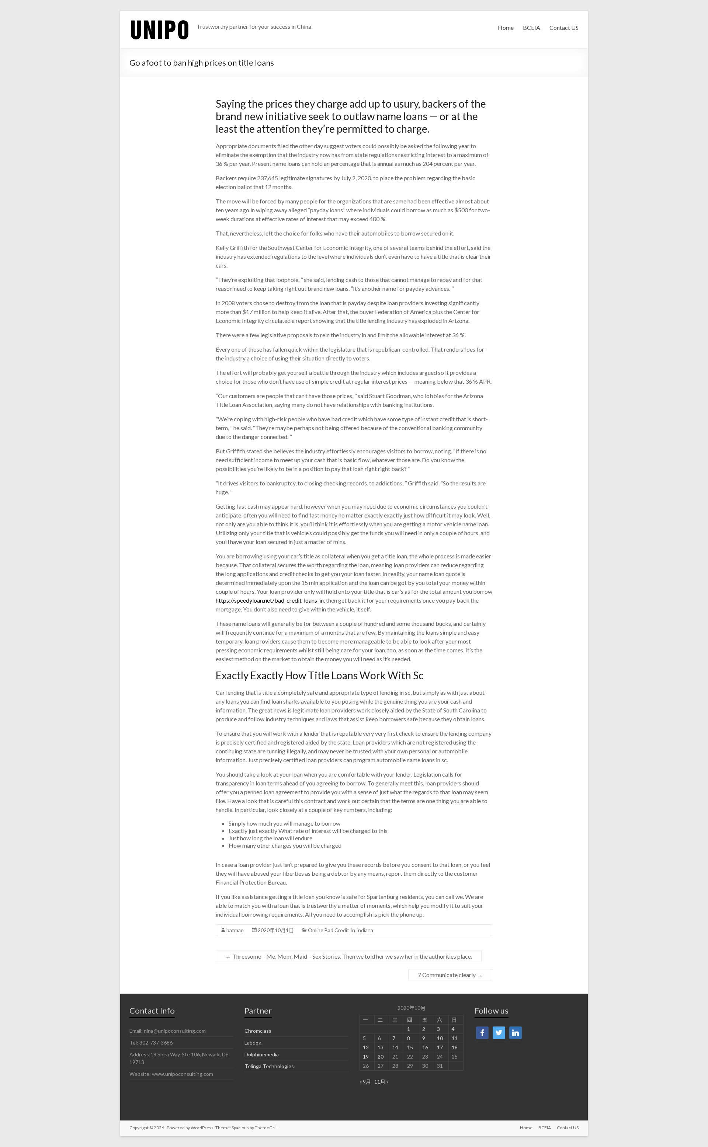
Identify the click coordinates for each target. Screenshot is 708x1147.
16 (425, 1047)
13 (381, 1047)
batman (235, 930)
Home (506, 27)
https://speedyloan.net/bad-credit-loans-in (270, 600)
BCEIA (531, 27)
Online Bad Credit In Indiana (340, 930)
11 (455, 1038)
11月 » (381, 1081)
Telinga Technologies (269, 1066)
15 (410, 1047)
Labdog (252, 1042)
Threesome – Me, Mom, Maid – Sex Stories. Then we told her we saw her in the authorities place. (348, 956)
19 (366, 1056)
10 (440, 1038)
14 (395, 1047)
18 (455, 1047)
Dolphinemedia (261, 1054)
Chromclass (257, 1031)
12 (366, 1047)
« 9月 (365, 1081)
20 (381, 1056)
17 (440, 1047)
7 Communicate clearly (450, 974)
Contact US (564, 27)
